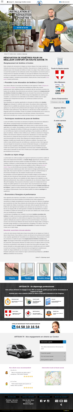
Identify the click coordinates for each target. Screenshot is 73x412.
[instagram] (48, 401)
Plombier (8, 400)
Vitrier (8, 402)
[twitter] (44, 401)
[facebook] (41, 401)
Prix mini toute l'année (47, 356)
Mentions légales (28, 404)
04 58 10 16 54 (65, 2)
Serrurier (15, 400)
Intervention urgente (46, 342)
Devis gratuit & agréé (47, 359)
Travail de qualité (46, 353)
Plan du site (26, 400)
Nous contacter (29, 401)
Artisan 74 (6, 54)
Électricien (14, 402)
